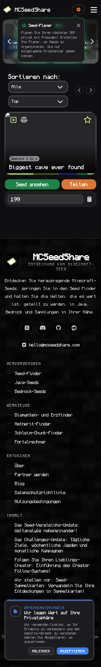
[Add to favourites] (87, 120)
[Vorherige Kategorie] (9, 41)
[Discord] (42, 328)
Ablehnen (41, 651)
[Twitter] (27, 328)
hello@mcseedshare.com (54, 345)
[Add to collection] (13, 120)
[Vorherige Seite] (79, 90)
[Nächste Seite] (90, 90)
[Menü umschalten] (93, 9)
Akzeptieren (72, 651)
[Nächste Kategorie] (91, 41)
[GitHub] (58, 328)
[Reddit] (74, 328)
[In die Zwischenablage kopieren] (89, 199)
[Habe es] (78, 25)
